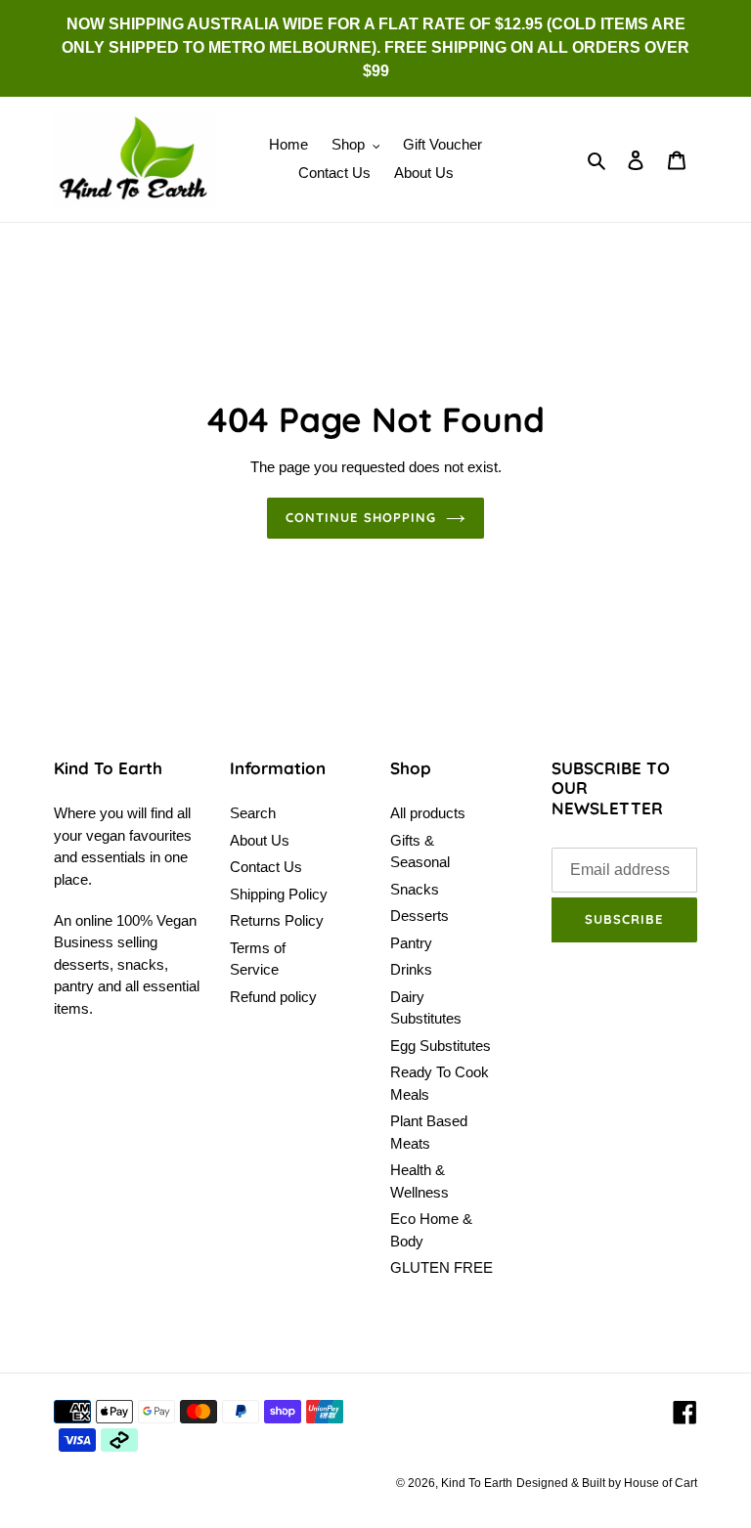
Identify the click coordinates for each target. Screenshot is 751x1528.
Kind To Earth (476, 1483)
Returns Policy (277, 920)
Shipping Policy (279, 894)
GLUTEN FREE (441, 1267)
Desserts (419, 915)
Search (253, 813)
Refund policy (273, 996)
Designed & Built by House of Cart (606, 1483)
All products (427, 813)
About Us (259, 840)
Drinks (411, 969)
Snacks (414, 889)
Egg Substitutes (440, 1045)
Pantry (411, 943)
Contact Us (266, 866)
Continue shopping (361, 517)
